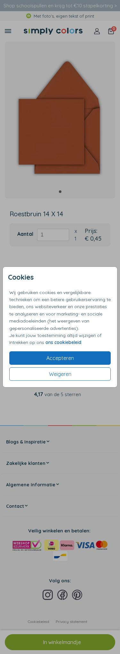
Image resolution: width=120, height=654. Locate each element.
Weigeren (60, 374)
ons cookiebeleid (63, 342)
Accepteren (60, 358)
